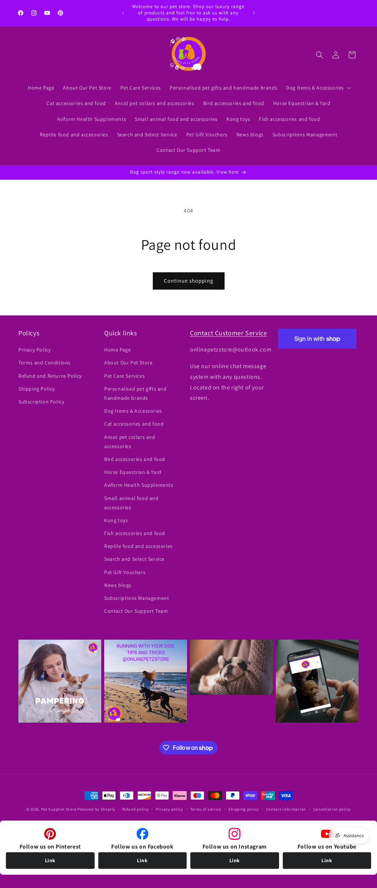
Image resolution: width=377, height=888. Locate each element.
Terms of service (205, 809)
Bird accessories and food (134, 459)
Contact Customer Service (228, 333)
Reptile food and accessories (138, 546)
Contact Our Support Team (136, 611)
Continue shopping (189, 280)
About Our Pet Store (128, 362)
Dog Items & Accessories (133, 411)
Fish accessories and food (134, 533)
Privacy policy (169, 809)
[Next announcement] (254, 13)
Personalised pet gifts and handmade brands (135, 393)
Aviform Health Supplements (138, 485)
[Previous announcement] (123, 13)
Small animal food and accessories (131, 503)
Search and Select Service (134, 559)
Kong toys (116, 520)
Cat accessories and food (133, 423)
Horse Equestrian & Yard (133, 472)
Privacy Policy (34, 349)
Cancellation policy (332, 809)
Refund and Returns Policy (50, 376)
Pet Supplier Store (59, 809)
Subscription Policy (41, 401)
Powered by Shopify (96, 809)
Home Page (117, 349)
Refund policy (135, 809)
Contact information (286, 809)
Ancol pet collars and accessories (129, 442)
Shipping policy (243, 809)
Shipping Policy (36, 388)
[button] (318, 87)
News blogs (117, 585)
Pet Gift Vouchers (124, 572)
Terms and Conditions (44, 362)
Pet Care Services (124, 376)
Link (50, 860)
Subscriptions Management (136, 598)
